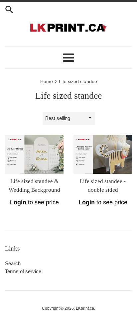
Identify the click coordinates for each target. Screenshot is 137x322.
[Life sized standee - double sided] (102, 154)
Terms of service (23, 271)
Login (18, 202)
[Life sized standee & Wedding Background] (34, 154)
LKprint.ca (85, 308)
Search (13, 263)
